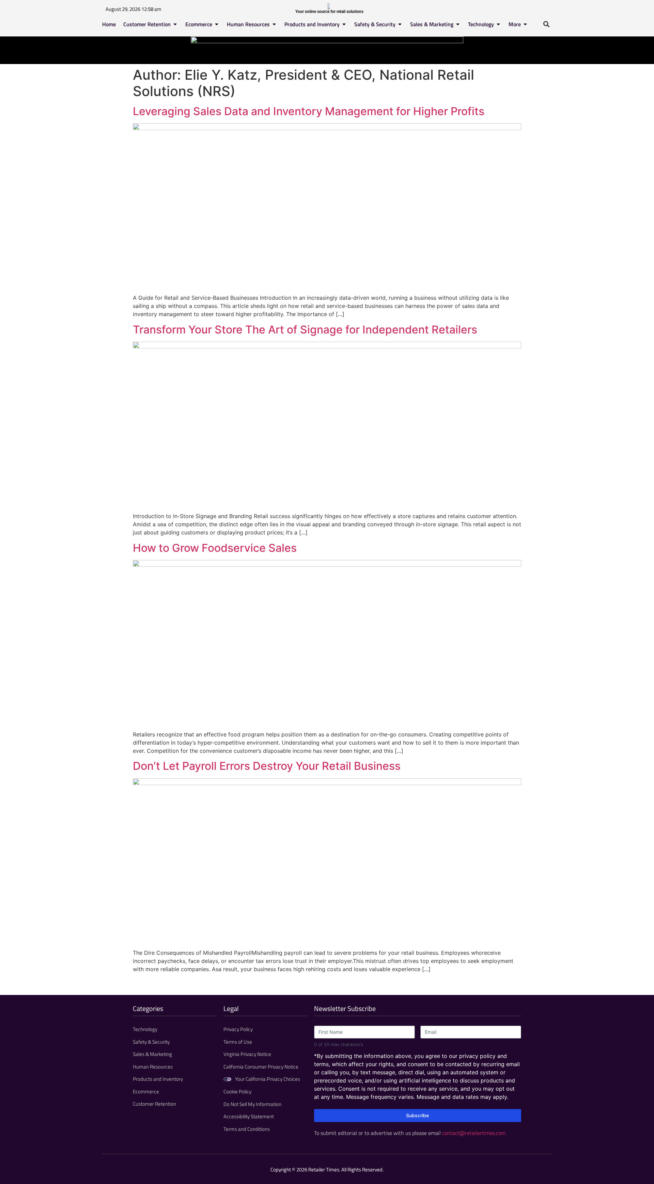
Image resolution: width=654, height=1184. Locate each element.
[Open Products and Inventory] (344, 24)
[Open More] (525, 24)
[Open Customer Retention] (175, 24)
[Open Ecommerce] (216, 24)
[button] (546, 24)
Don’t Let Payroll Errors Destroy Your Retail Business (267, 766)
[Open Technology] (498, 24)
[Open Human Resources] (274, 24)
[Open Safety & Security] (400, 24)
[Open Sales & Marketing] (458, 24)
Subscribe (417, 1115)
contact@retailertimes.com (473, 1133)
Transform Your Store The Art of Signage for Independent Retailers (305, 329)
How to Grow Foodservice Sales (215, 548)
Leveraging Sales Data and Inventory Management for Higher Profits (308, 111)
